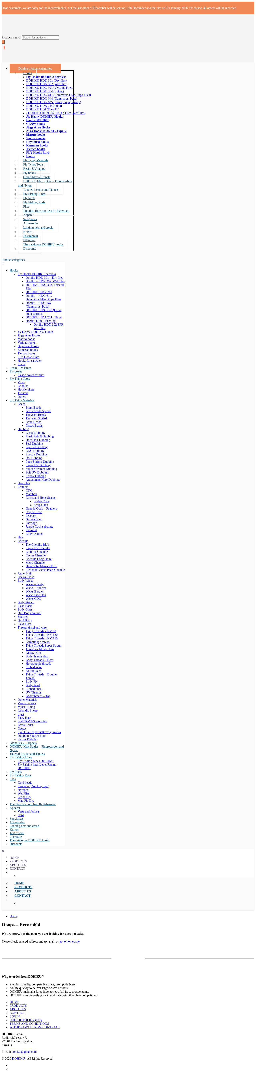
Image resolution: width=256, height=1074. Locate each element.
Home (13, 916)
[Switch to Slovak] (11, 1069)
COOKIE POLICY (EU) (26, 1020)
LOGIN (15, 1016)
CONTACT (17, 1012)
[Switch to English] (11, 1065)
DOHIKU (18, 1058)
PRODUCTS (18, 1005)
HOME (14, 1002)
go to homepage (69, 941)
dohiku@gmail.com (24, 1051)
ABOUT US (18, 1009)
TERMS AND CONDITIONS (29, 1023)
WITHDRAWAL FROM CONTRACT (35, 1027)
